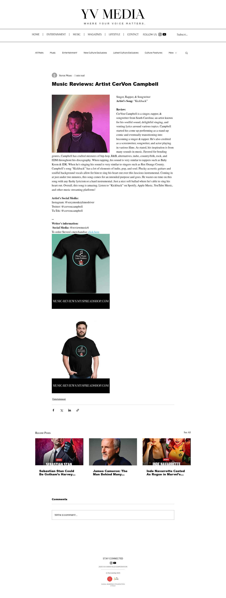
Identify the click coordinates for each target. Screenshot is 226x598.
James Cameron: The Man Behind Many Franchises (110, 472)
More (171, 53)
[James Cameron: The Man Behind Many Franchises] (113, 451)
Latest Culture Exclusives (125, 53)
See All (187, 432)
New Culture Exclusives (95, 53)
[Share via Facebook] (53, 410)
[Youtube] (164, 34)
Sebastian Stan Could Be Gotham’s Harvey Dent (56, 472)
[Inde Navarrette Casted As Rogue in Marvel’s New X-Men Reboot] (167, 451)
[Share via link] (77, 410)
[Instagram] (160, 34)
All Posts (39, 53)
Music (53, 53)
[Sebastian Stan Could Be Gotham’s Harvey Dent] (59, 451)
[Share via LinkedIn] (69, 410)
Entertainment (69, 53)
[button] (133, 34)
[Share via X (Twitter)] (61, 410)
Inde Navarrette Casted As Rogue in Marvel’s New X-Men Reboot (166, 472)
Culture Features (153, 53)
